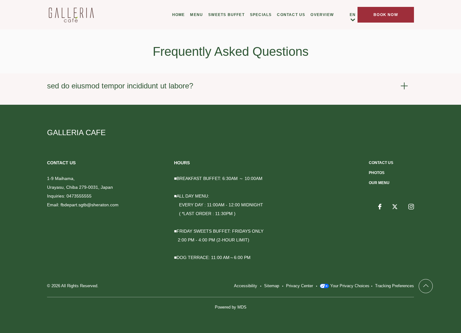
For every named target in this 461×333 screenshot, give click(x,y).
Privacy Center (299, 285)
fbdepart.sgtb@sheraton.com (90, 204)
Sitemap (271, 285)
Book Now (386, 15)
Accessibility (245, 285)
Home (178, 15)
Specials (261, 15)
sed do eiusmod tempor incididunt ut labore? (120, 86)
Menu (196, 15)
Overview (322, 15)
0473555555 (79, 195)
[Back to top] (426, 286)
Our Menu (379, 183)
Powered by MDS (230, 307)
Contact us (291, 15)
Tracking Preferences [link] (394, 285)
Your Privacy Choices (349, 285)
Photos (376, 173)
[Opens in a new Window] (379, 207)
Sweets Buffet (226, 15)
